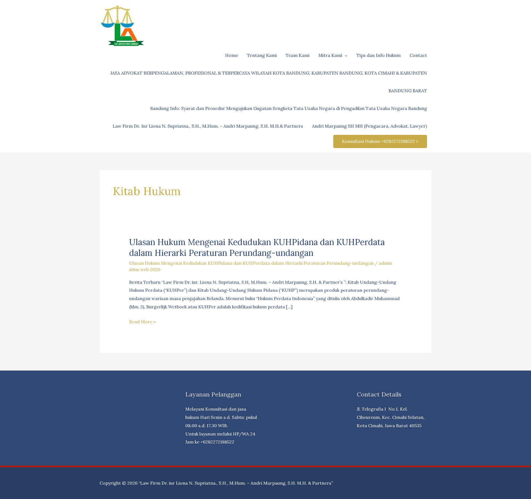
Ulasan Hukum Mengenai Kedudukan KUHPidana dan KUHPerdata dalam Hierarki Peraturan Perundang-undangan (257, 247)
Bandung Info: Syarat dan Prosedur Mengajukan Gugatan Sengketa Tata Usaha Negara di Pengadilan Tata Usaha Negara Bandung (288, 108)
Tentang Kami (262, 55)
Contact (418, 55)
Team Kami (297, 55)
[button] (380, 141)
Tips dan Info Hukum (378, 55)
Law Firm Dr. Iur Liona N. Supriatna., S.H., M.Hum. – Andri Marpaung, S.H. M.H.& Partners (208, 126)
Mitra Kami (330, 55)
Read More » (142, 322)
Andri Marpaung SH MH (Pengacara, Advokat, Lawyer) (369, 126)
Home (231, 55)
